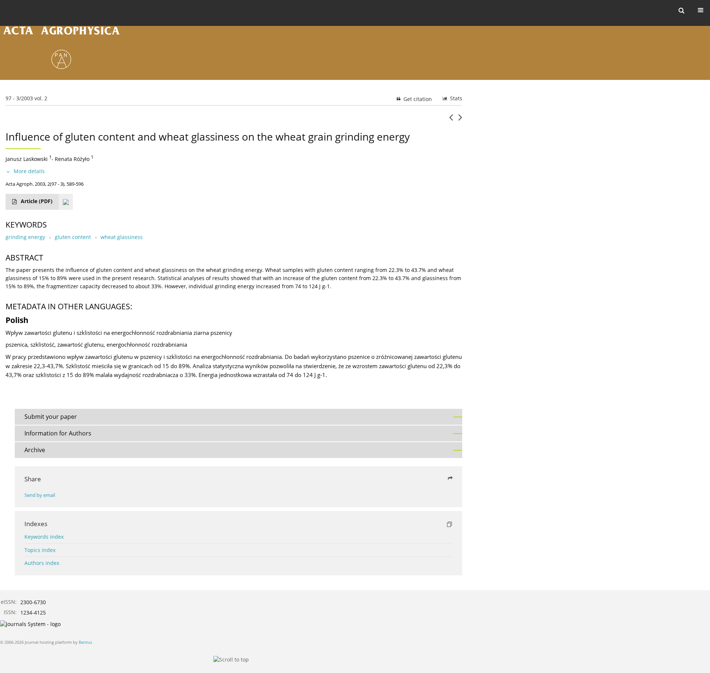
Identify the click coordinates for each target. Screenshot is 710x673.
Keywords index (44, 536)
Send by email (39, 495)
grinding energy (25, 236)
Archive (34, 450)
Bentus (85, 642)
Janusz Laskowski (27, 158)
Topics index (39, 549)
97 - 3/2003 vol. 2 (26, 98)
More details (29, 171)
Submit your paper (50, 417)
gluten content (73, 236)
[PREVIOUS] (451, 120)
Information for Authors (57, 433)
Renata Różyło (72, 158)
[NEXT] (460, 120)
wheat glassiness (122, 236)
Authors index (41, 562)
